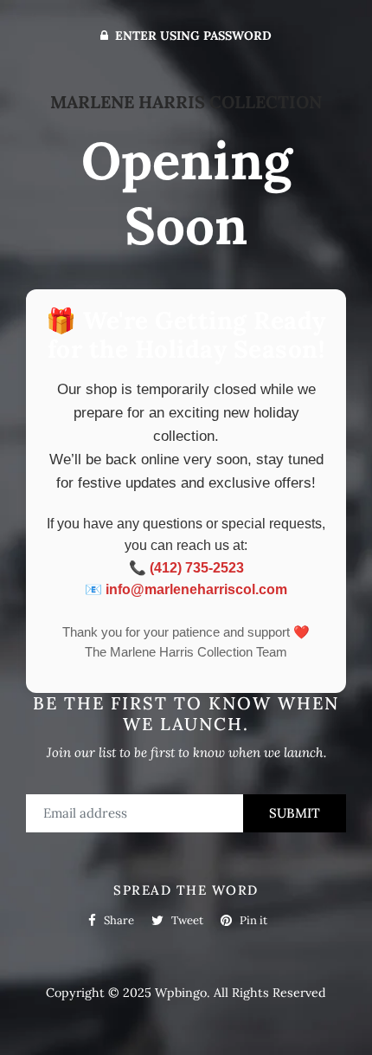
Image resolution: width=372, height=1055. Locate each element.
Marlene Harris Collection (186, 102)
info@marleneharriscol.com (196, 589)
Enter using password (192, 35)
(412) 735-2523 (197, 567)
